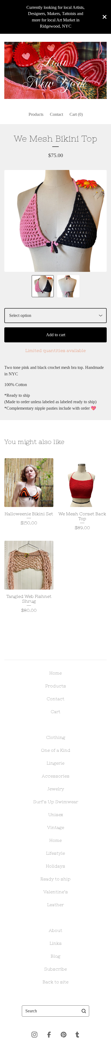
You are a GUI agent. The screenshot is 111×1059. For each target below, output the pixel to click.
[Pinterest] (63, 1035)
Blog (55, 956)
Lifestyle (55, 853)
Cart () (76, 114)
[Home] (55, 70)
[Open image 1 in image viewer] (55, 221)
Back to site (55, 981)
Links (56, 943)
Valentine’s (55, 891)
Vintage (55, 827)
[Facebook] (49, 1035)
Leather (55, 904)
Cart (55, 711)
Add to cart (55, 334)
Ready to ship (55, 878)
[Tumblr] (77, 1035)
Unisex (55, 814)
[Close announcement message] (104, 17)
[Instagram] (34, 1035)
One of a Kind (55, 750)
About (55, 930)
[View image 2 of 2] (68, 286)
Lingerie (55, 763)
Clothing (55, 737)
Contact (56, 114)
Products (36, 114)
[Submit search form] (84, 1011)
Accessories (56, 775)
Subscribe (55, 969)
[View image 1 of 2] (43, 286)
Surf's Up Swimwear (55, 801)
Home (55, 673)
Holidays (55, 866)
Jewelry (55, 788)
